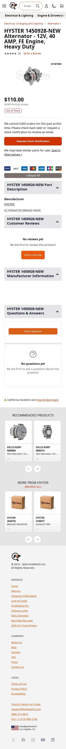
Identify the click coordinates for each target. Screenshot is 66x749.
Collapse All (33, 175)
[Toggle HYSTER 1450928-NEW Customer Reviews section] (57, 221)
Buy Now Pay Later (22, 620)
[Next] (37, 468)
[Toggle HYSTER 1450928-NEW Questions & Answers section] (57, 311)
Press (14, 662)
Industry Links (19, 610)
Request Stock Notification (33, 141)
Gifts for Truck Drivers (24, 625)
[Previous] (28, 468)
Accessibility (18, 693)
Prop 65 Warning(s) (47, 399)
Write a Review (32, 53)
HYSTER (9, 204)
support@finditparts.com (26, 709)
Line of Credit (19, 601)
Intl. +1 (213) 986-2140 (24, 719)
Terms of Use (19, 684)
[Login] (46, 6)
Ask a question (33, 331)
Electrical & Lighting (19, 15)
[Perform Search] (38, 6)
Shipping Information (24, 596)
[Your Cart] (62, 6)
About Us (16, 642)
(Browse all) (33, 486)
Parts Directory (20, 615)
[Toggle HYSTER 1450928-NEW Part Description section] (57, 188)
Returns (16, 591)
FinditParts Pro (20, 605)
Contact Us (17, 667)
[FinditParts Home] (13, 6)
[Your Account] (46, 6)
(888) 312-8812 (19, 714)
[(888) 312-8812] (54, 6)
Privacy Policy (19, 688)
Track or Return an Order (26, 704)
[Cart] (62, 6)
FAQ (13, 657)
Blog (14, 647)
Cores (14, 586)
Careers (15, 652)
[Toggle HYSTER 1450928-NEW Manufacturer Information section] (57, 274)
